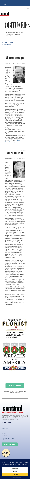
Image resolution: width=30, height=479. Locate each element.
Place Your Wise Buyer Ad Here (8, 439)
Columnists (5, 428)
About (3, 431)
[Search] (26, 4)
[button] (27, 8)
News (3, 426)
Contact (4, 433)
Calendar (4, 435)
